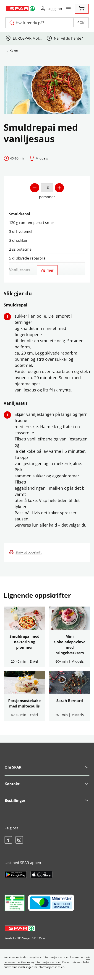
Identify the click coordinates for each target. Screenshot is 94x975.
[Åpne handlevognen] (82, 9)
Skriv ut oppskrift (29, 552)
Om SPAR (13, 767)
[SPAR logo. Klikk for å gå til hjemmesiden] (20, 8)
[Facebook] (8, 840)
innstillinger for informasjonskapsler (41, 967)
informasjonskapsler (48, 962)
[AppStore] (41, 874)
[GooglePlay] (16, 874)
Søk (80, 22)
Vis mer (47, 270)
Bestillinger (15, 800)
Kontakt (12, 783)
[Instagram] (19, 840)
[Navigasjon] (68, 8)
